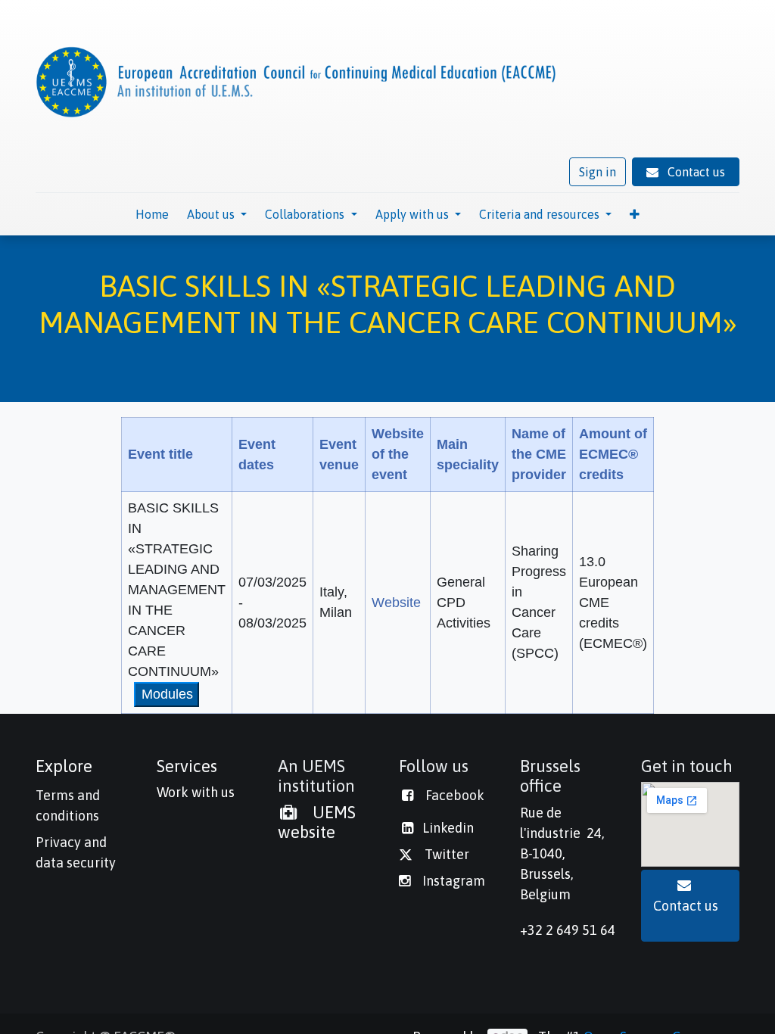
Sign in (597, 172)
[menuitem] (152, 214)
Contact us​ (690, 905)
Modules (167, 694)
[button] (635, 214)
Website (396, 602)
